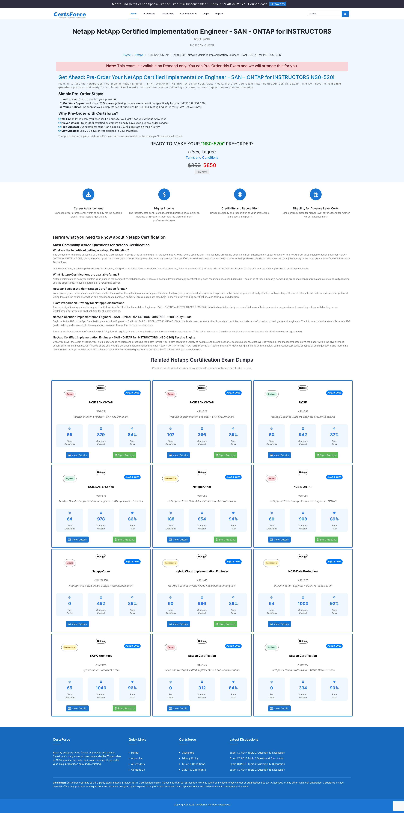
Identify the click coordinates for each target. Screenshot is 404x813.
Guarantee (188, 752)
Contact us (138, 769)
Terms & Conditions (193, 764)
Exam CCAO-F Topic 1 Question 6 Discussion (256, 758)
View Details (79, 455)
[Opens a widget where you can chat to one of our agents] (392, 807)
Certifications (187, 13)
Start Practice (125, 455)
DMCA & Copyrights (194, 769)
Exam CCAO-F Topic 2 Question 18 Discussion (257, 769)
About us (136, 758)
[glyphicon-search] (345, 14)
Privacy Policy (190, 758)
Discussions (167, 13)
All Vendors (138, 764)
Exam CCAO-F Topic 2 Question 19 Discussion (257, 752)
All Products (149, 13)
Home (134, 13)
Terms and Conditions (202, 157)
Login (206, 13)
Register (219, 13)
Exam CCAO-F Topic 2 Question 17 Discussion (257, 764)
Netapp (139, 54)
